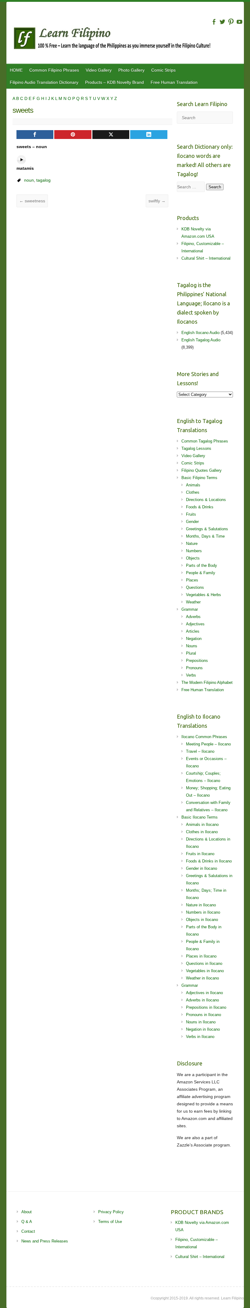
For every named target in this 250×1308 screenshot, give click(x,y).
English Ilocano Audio (200, 332)
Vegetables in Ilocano (205, 971)
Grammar (189, 609)
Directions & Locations (206, 499)
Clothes (192, 492)
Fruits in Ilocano (200, 853)
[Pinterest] (72, 134)
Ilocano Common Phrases (204, 736)
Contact (28, 1231)
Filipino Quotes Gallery (201, 470)
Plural (191, 653)
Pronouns (194, 668)
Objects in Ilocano (202, 919)
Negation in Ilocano (203, 1029)
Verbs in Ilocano (200, 1036)
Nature (192, 543)
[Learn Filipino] (128, 39)
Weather (193, 602)
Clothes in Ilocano (202, 832)
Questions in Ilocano (204, 963)
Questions (195, 587)
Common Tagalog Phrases (204, 441)
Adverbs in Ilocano (202, 1000)
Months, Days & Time (205, 536)
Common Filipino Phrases (54, 70)
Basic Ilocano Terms (199, 817)
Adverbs (193, 616)
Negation (194, 638)
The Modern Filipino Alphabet (207, 682)
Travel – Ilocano (200, 751)
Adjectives (195, 624)
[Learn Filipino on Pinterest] (231, 22)
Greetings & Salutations (207, 529)
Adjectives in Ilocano (204, 992)
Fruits (191, 514)
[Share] (35, 134)
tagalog (43, 180)
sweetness (32, 200)
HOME (16, 70)
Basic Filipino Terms (199, 477)
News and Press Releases (44, 1241)
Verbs (191, 675)
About (26, 1212)
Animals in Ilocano (202, 824)
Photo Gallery (131, 70)
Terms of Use (110, 1221)
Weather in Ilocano (202, 978)
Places (192, 580)
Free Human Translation (174, 82)
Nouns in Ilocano (201, 1022)
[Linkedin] (148, 134)
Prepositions (197, 660)
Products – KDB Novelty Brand (114, 82)
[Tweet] (111, 134)
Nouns (191, 646)
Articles (192, 631)
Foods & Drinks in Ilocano (209, 861)
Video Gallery (99, 70)
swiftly (157, 200)
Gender (192, 521)
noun (29, 180)
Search (215, 187)
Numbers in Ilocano (203, 912)
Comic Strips (163, 70)
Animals (193, 485)
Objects (193, 558)
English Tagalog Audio (200, 340)
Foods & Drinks (199, 507)
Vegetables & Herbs (203, 594)
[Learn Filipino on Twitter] (222, 22)
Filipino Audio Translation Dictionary (44, 82)
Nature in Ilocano (201, 905)
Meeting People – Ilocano (208, 744)
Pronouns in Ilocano (203, 1014)
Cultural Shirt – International (205, 258)
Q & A (26, 1221)
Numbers (194, 551)
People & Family (200, 572)
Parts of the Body (201, 565)
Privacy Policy (111, 1212)
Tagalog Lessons (196, 448)
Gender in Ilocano (201, 868)
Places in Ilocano (201, 956)
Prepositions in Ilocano (206, 1007)
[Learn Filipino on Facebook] (214, 22)
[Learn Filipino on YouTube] (239, 22)
